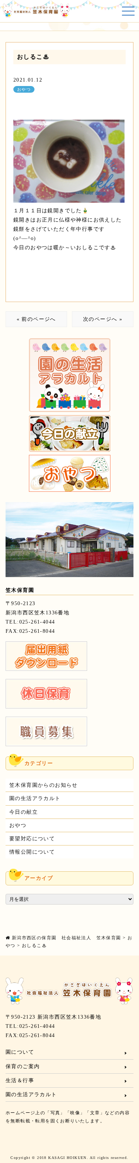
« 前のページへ (36, 319)
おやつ (24, 89)
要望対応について (32, 838)
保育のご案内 (23, 1066)
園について (20, 1052)
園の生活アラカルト (35, 798)
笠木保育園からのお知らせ (43, 785)
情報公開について (32, 852)
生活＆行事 (20, 1080)
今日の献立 (23, 812)
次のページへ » (102, 319)
